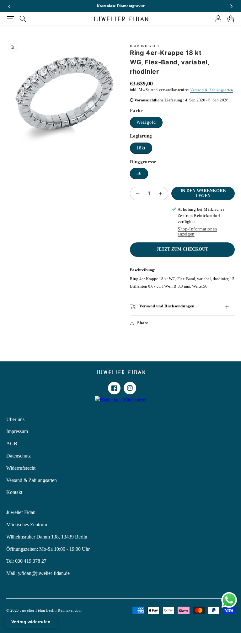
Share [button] (142, 323)
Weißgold (146, 122)
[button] (10, 18)
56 (139, 173)
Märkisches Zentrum (26, 524)
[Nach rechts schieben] (231, 6)
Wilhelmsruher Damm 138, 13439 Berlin (46, 536)
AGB (11, 443)
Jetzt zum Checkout (182, 249)
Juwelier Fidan (20, 512)
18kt (141, 148)
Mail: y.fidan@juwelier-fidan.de (38, 573)
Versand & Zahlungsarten (211, 90)
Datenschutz (18, 455)
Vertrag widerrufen (31, 621)
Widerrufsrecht (20, 468)
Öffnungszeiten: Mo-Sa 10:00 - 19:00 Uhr (48, 549)
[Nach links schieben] (9, 6)
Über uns (15, 419)
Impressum (17, 431)
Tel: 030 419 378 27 (26, 561)
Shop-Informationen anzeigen (197, 231)
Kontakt (14, 492)
